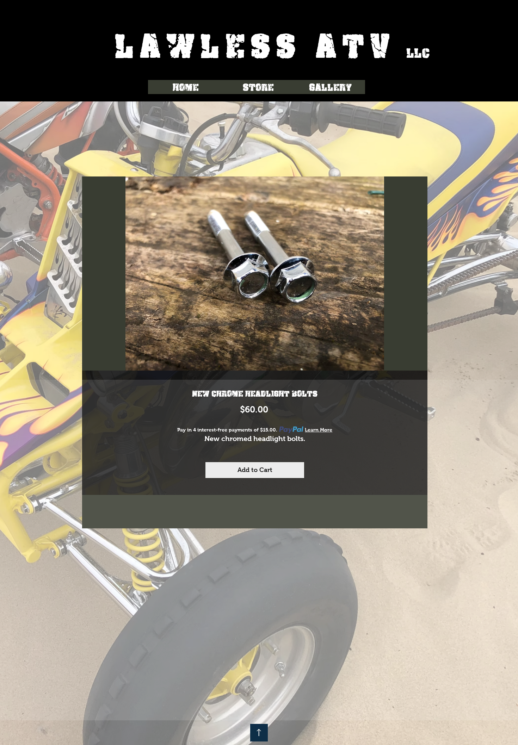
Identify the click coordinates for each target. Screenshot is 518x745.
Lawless (215, 44)
